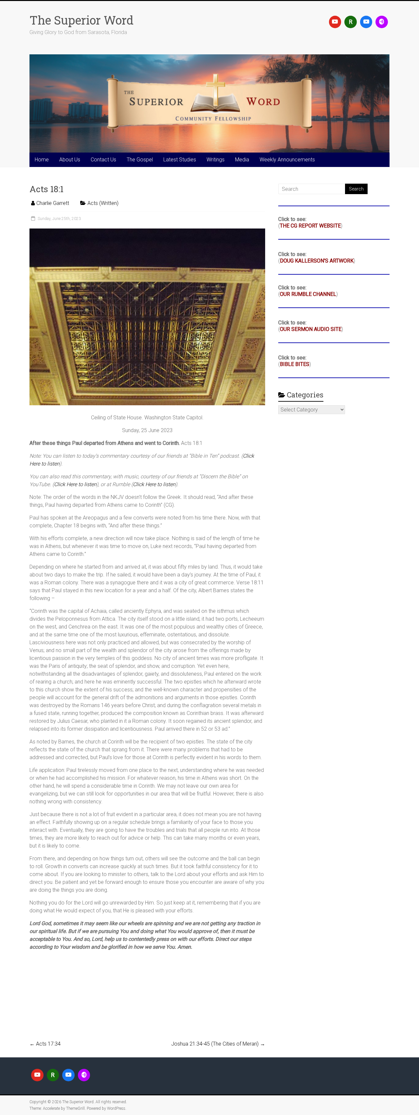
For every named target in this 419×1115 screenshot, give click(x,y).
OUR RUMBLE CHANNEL (308, 294)
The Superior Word (81, 20)
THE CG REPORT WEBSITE (310, 226)
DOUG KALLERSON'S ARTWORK (317, 261)
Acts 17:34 (45, 1044)
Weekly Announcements (287, 159)
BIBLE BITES (294, 364)
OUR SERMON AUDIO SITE (310, 329)
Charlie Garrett (52, 203)
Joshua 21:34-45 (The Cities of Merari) (218, 1044)
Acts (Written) (102, 203)
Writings (216, 159)
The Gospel (140, 159)
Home (42, 159)
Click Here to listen (75, 484)
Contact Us (103, 159)
